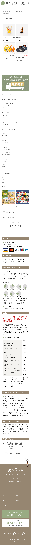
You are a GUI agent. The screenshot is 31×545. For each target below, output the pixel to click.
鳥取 (3, 182)
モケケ (3, 120)
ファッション (5, 142)
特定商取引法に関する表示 (9, 217)
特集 (3, 495)
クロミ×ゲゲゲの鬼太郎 (7, 103)
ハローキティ (5, 115)
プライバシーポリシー (15, 478)
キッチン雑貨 (7, 150)
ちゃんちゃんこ (7, 154)
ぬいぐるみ (4, 140)
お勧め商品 (4, 135)
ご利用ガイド (10, 212)
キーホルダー (5, 138)
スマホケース (7, 152)
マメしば (4, 117)
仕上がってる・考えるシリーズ (9, 122)
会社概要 (18, 500)
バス (5, 157)
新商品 (3, 166)
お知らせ (18, 495)
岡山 (3, 177)
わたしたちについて (6, 491)
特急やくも (4, 169)
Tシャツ (6, 145)
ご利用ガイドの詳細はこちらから (17, 453)
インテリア (6, 147)
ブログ (3, 500)
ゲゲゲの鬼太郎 (5, 105)
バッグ (5, 159)
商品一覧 (23, 4)
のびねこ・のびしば (6, 112)
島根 (3, 179)
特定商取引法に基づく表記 (15, 481)
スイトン (4, 110)
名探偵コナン (5, 124)
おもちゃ (4, 133)
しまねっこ (4, 108)
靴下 (5, 162)
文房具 (3, 164)
